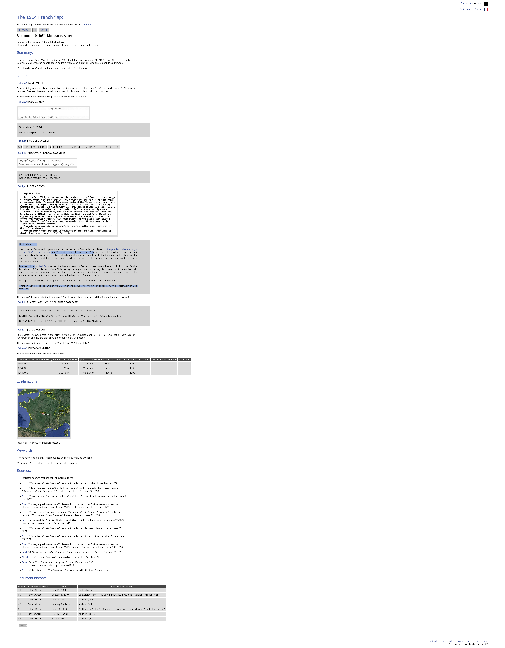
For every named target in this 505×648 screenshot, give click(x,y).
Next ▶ (44, 30)
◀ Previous (24, 30)
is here (87, 25)
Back (450, 641)
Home (479, 3)
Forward (460, 641)
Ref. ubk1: (22, 348)
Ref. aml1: (22, 83)
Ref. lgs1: (22, 186)
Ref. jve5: (22, 141)
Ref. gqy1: (22, 102)
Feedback (433, 641)
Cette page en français (471, 9)
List (477, 641)
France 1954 (467, 3)
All (35, 30)
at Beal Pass (42, 266)
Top (443, 641)
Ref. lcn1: (22, 330)
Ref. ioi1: (22, 153)
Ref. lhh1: (22, 302)
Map (470, 641)
